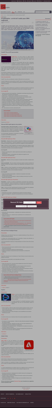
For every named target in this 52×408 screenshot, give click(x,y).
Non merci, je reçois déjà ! (21, 206)
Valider (39, 202)
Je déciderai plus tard (32, 206)
